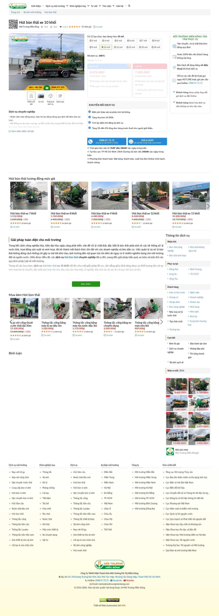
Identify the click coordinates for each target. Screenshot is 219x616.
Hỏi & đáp (147, 141)
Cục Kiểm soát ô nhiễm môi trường (182, 508)
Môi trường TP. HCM (144, 498)
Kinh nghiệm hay (78, 6)
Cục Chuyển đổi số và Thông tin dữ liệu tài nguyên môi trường (188, 493)
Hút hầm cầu (18, 503)
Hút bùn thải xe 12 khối (145, 213)
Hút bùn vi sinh (19, 493)
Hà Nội (97, 60)
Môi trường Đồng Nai (145, 508)
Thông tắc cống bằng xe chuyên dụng (117, 324)
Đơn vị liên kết (169, 465)
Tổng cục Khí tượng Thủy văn (179, 472)
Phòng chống (48, 487)
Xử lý (44, 482)
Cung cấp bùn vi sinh (21, 487)
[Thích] (42, 27)
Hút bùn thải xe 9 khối (104, 213)
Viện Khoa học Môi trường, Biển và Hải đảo (186, 534)
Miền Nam (109, 482)
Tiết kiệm (46, 498)
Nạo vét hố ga (18, 472)
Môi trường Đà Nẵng (144, 493)
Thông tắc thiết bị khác (83, 519)
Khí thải (45, 524)
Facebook (117, 580)
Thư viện (107, 6)
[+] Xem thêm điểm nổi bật (21, 131)
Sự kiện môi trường (110, 465)
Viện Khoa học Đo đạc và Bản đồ (181, 529)
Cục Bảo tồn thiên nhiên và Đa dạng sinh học (186, 477)
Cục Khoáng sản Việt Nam (178, 503)
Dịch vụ (73, 465)
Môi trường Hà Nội (144, 487)
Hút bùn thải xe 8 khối (64, 213)
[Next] (208, 206)
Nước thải (47, 519)
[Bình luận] (51, 27)
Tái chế (45, 503)
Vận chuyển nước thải (22, 482)
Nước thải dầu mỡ (20, 508)
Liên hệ (120, 6)
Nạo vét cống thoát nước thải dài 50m (21, 324)
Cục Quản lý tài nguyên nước (179, 514)
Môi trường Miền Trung (145, 477)
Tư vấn (94, 6)
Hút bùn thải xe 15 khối (186, 213)
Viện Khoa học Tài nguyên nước (180, 540)
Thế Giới (108, 529)
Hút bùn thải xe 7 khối (23, 213)
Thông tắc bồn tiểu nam (23, 534)
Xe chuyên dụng (49, 534)
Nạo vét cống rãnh (20, 477)
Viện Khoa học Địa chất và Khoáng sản (183, 524)
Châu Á (107, 508)
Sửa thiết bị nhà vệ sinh (22, 540)
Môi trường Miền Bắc (145, 472)
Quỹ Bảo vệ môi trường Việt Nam (181, 550)
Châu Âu (108, 514)
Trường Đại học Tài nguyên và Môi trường (185, 545)
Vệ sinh (45, 477)
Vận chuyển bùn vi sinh (22, 498)
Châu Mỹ (108, 519)
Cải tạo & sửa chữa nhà (22, 545)
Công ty (135, 465)
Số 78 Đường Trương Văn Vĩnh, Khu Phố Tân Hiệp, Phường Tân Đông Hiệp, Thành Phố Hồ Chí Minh (114, 577)
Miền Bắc (108, 472)
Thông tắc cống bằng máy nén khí (147, 324)
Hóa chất (46, 508)
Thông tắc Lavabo (20, 529)
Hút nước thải (79, 550)
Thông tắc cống (19, 519)
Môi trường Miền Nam (145, 482)
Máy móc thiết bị (50, 529)
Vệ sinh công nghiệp (82, 545)
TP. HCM (108, 498)
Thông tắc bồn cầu (20, 524)
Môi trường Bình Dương (146, 503)
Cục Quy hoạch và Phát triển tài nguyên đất (186, 519)
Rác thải (46, 514)
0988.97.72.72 (107, 141)
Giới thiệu (36, 6)
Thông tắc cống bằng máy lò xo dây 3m (53, 324)
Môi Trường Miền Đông (29, 27)
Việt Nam (108, 503)
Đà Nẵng (108, 493)
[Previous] (11, 206)
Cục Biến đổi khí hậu (175, 487)
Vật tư (45, 540)
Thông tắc (47, 472)
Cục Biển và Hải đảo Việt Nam (179, 482)
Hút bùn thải (18, 514)
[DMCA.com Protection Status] (110, 600)
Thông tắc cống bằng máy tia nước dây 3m (85, 324)
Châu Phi (108, 524)
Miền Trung (109, 477)
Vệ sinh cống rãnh (81, 524)
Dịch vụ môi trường (55, 6)
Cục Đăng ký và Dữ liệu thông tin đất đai (184, 498)
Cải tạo (45, 493)
